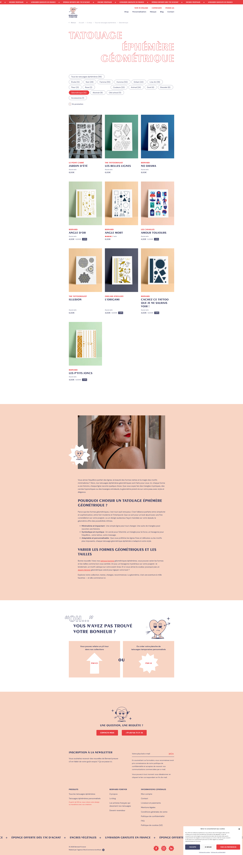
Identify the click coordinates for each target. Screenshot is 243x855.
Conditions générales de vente (154, 812)
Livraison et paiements (151, 803)
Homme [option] (122, 82)
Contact (170, 12)
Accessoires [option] (77, 98)
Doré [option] (150, 87)
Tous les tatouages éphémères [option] (86, 76)
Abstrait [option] (97, 92)
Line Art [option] (154, 82)
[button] (239, 829)
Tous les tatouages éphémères (105, 23)
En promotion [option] (77, 104)
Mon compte (146, 794)
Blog (162, 12)
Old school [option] (114, 92)
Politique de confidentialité (218, 852)
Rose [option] (88, 87)
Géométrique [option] (78, 92)
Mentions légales (148, 807)
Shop (126, 12)
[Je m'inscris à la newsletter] (171, 754)
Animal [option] (135, 87)
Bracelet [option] (165, 87)
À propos (113, 794)
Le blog (112, 798)
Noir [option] (89, 82)
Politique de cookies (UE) (152, 825)
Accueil (81, 23)
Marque (153, 12)
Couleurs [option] (118, 87)
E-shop (89, 23)
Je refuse (208, 847)
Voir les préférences (228, 847)
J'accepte (192, 847)
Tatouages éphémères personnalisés (85, 798)
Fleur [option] (74, 87)
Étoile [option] (75, 82)
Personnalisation (139, 12)
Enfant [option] (138, 82)
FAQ (143, 821)
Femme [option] (105, 82)
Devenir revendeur (117, 810)
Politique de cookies (204, 852)
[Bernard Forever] (73, 12)
